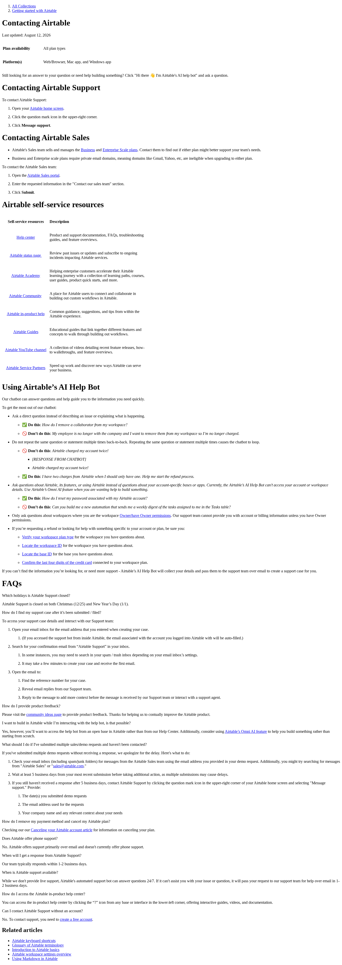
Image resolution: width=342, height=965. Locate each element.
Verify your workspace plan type (48, 537)
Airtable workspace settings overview (41, 954)
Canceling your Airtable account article (61, 830)
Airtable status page (26, 255)
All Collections (24, 6)
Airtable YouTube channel (25, 350)
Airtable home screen (46, 108)
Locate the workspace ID (42, 545)
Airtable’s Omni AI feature (246, 731)
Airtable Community (25, 296)
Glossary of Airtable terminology (38, 945)
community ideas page (44, 714)
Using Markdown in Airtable (35, 959)
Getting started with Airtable (34, 10)
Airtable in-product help (26, 314)
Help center (26, 237)
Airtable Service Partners (25, 368)
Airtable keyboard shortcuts (34, 941)
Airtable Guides (25, 332)
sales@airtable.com (68, 766)
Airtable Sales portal (43, 175)
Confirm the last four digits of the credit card (57, 562)
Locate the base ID (37, 554)
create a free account (76, 919)
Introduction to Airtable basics (35, 950)
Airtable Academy (25, 275)
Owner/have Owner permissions (145, 515)
